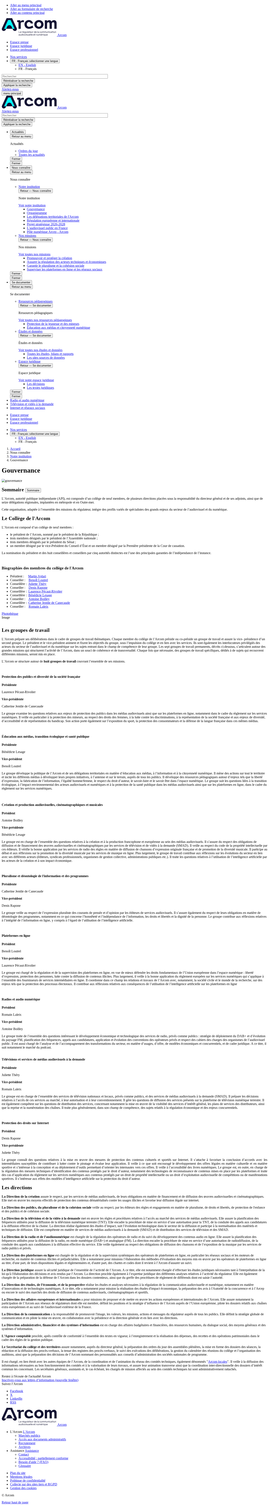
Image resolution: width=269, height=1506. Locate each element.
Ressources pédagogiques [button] (35, 301)
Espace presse (19, 42)
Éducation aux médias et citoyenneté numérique (58, 327)
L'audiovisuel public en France (47, 228)
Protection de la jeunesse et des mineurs (53, 324)
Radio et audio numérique (27, 400)
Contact (23, 1454)
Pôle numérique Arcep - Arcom (47, 232)
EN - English (27, 65)
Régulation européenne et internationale (53, 220)
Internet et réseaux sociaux (27, 408)
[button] (29, 1432)
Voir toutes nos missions (34, 254)
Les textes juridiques (40, 387)
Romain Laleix (38, 606)
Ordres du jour (28, 151)
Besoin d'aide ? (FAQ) (33, 1462)
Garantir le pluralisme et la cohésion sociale (55, 265)
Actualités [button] (18, 132)
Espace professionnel (24, 49)
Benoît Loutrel (38, 580)
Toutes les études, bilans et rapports (50, 354)
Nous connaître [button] (21, 167)
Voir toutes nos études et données (40, 350)
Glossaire (24, 1466)
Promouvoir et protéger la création (49, 258)
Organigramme (37, 213)
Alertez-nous (10, 89)
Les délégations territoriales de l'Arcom (53, 216)
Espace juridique (21, 46)
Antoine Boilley (39, 599)
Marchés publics (29, 1435)
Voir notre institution (32, 205)
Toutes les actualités (31, 154)
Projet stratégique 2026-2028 (46, 224)
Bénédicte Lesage (40, 595)
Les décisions (36, 384)
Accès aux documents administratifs (42, 1439)
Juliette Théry (37, 584)
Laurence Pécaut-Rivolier (45, 591)
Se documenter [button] (21, 282)
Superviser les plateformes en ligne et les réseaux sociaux (64, 269)
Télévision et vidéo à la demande (32, 404)
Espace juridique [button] (29, 361)
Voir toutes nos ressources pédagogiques (45, 320)
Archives (24, 1447)
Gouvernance (36, 209)
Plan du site (17, 1473)
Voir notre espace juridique (36, 380)
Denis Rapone (38, 587)
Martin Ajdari (37, 576)
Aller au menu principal (25, 5)
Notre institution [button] (29, 186)
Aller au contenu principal (27, 12)
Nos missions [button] (27, 235)
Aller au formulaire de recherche (31, 9)
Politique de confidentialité (27, 1480)
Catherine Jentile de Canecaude (49, 603)
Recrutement (26, 1443)
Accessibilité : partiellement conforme (43, 1458)
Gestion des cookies (23, 1488)
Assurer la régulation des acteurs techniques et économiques (66, 262)
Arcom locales (217, 1361)
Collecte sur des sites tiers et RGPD (33, 1484)
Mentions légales (21, 1476)
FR (35, 61)
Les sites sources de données (46, 357)
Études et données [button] (30, 331)
